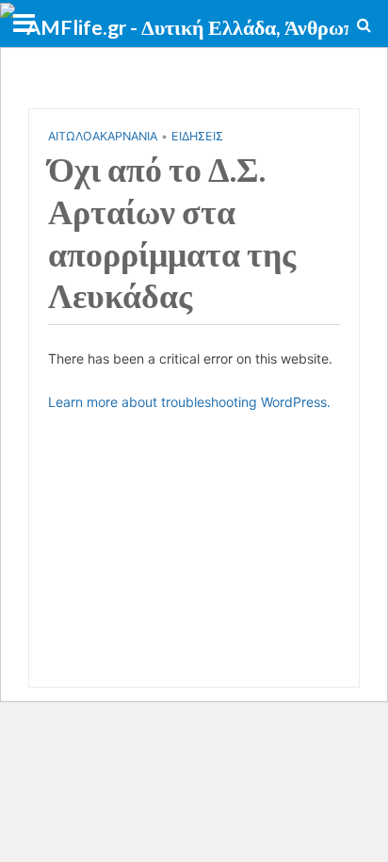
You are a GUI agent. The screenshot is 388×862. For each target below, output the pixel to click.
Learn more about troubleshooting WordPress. (189, 402)
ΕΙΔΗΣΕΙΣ (197, 136)
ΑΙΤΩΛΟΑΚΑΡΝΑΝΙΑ (102, 136)
